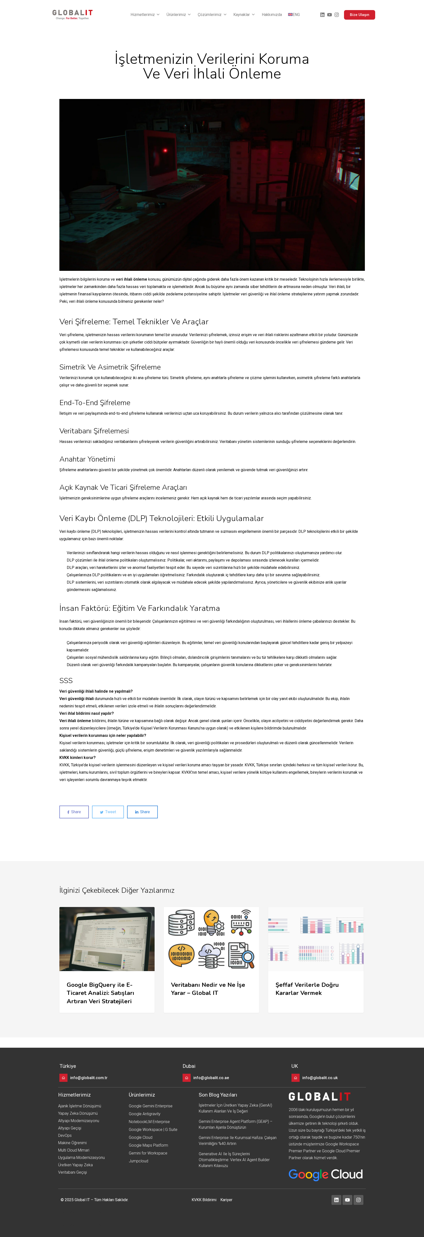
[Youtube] (329, 14)
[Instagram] (336, 14)
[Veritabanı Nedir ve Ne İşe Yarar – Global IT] (211, 960)
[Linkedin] (322, 14)
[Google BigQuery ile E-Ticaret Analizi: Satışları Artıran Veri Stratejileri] (107, 960)
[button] (145, 15)
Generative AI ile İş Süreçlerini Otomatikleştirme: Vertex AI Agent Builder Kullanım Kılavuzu (234, 1160)
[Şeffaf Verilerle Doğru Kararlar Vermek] (315, 960)
